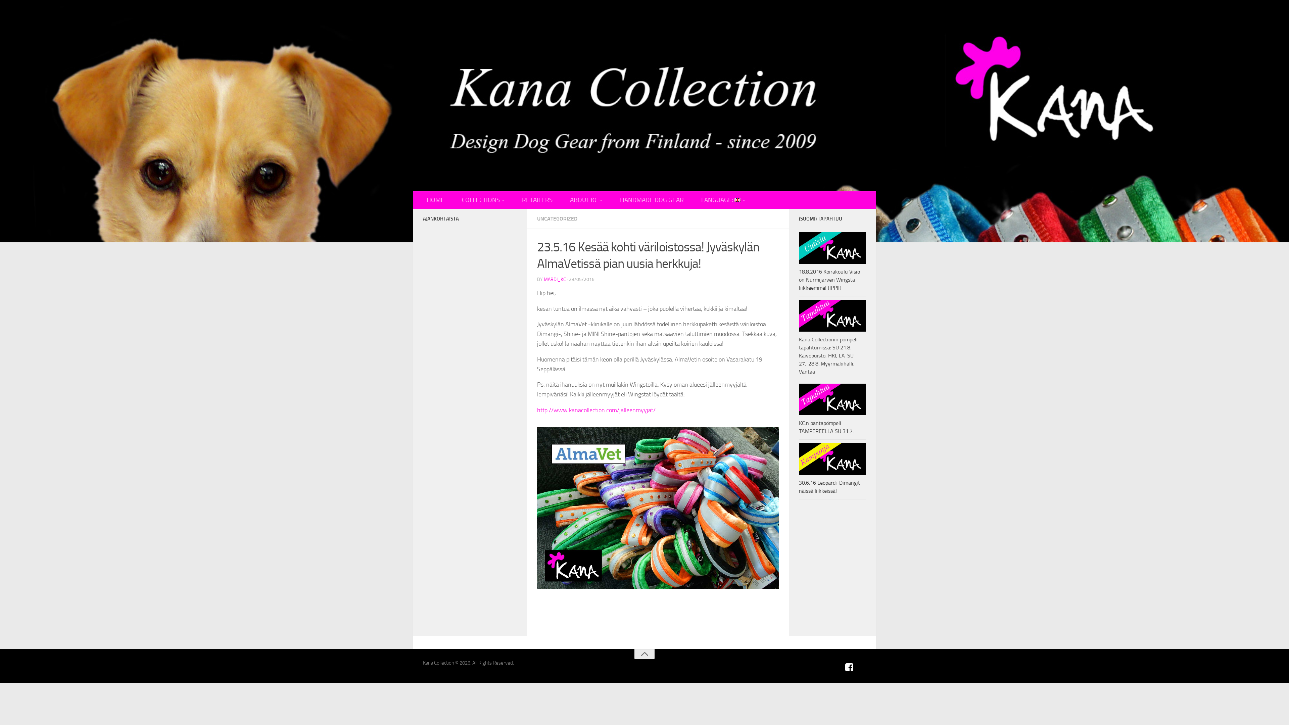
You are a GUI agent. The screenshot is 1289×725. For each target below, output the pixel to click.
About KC (584, 200)
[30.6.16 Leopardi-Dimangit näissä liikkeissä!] (832, 459)
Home (435, 200)
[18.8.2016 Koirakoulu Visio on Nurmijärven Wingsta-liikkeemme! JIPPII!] (832, 248)
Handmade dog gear (652, 200)
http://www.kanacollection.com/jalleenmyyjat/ (596, 410)
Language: (717, 200)
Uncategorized (557, 218)
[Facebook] (849, 667)
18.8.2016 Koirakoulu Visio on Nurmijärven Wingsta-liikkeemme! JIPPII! (829, 280)
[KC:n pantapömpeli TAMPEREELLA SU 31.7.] (832, 399)
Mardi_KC (555, 279)
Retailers (537, 200)
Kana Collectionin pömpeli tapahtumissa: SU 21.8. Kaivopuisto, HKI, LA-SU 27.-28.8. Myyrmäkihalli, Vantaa (828, 355)
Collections (481, 200)
